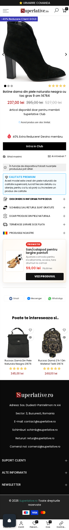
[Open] (9, 520)
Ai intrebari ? (59, 156)
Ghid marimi (14, 156)
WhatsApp (57, 298)
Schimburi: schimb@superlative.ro (35, 430)
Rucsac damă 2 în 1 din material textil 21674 (51, 362)
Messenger (36, 298)
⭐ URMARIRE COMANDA (34, 3)
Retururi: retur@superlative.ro (35, 438)
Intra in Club (34, 146)
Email (16, 298)
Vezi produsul (44, 276)
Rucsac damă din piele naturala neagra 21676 (18, 362)
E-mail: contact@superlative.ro (35, 421)
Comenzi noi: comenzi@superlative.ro (35, 446)
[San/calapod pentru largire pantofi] (14, 261)
